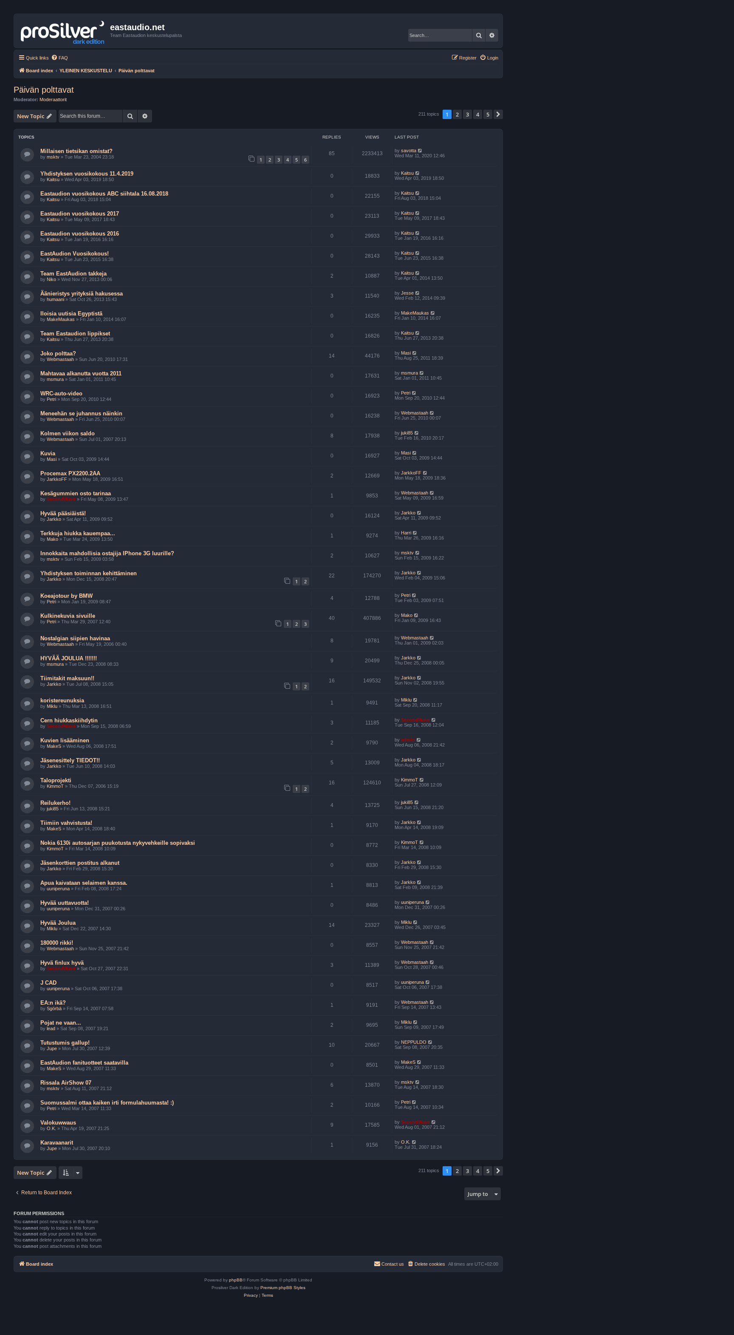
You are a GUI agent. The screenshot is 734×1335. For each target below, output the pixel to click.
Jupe (52, 1048)
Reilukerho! (55, 803)
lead (51, 1028)
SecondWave (61, 499)
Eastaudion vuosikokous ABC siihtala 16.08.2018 (104, 193)
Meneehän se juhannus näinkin (81, 413)
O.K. (51, 1128)
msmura (55, 379)
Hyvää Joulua (58, 923)
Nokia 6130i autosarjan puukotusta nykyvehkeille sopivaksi (117, 843)
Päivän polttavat (44, 89)
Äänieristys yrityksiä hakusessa (81, 293)
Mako (52, 539)
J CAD (48, 983)
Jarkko (54, 519)
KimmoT (55, 786)
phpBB (236, 1280)
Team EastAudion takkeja (73, 273)
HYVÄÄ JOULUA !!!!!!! (68, 658)
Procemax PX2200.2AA (70, 473)
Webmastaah (60, 359)
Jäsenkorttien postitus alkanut (79, 863)
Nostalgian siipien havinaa (75, 638)
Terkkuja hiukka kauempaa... (77, 533)
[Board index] (63, 30)
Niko (51, 279)
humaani (55, 299)
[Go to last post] (420, 150)
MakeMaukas (61, 319)
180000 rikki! (56, 943)
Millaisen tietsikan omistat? (76, 151)
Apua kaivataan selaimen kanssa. (83, 883)
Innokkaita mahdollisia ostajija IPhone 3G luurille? (107, 553)
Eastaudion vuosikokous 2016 (79, 233)
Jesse (407, 292)
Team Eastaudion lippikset (75, 333)
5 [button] (487, 114)
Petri (51, 399)
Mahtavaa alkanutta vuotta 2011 (80, 373)
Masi (406, 352)
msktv (53, 156)
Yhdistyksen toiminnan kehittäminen (88, 573)
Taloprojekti (55, 780)
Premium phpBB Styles (282, 1287)
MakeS (54, 746)
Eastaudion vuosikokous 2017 (79, 213)
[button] (498, 114)
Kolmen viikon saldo (67, 433)
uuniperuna (58, 888)
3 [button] (467, 114)
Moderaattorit (53, 99)
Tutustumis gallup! (65, 1043)
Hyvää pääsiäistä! (63, 513)
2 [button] (457, 114)
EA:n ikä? (53, 1003)
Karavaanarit (56, 1142)
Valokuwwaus (58, 1122)
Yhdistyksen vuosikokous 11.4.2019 (86, 173)
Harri (406, 532)
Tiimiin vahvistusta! (66, 823)
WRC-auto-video (61, 393)
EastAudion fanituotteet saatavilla (84, 1062)
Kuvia (47, 453)
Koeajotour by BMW (66, 596)
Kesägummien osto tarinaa (75, 493)
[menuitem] (59, 58)
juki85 (407, 432)
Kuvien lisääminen (64, 740)
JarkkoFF (57, 479)
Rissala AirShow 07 (65, 1082)
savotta (408, 150)
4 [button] (477, 114)
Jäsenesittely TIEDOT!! (70, 760)
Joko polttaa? (58, 353)
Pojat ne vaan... (60, 1023)
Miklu (52, 706)
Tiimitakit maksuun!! (67, 678)
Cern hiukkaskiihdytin (69, 720)
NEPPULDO (413, 1042)
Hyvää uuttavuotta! (64, 903)
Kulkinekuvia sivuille (67, 616)
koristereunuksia (62, 700)
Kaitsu (53, 179)
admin (408, 739)
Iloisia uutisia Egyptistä (71, 313)
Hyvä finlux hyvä (62, 963)
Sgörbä (54, 1008)
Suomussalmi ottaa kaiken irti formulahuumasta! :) (107, 1102)
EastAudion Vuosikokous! (74, 253)
